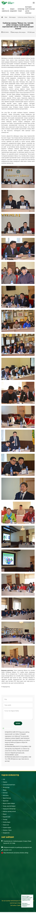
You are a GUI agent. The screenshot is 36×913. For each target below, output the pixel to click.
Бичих (18, 724)
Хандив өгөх (6, 833)
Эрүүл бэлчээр (7, 799)
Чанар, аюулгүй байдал (9, 807)
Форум (4, 791)
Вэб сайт (13, 906)
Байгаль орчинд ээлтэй (9, 812)
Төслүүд (5, 820)
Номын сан (6, 825)
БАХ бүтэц (5, 796)
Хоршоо (5, 783)
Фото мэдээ (12, 18)
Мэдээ (5, 815)
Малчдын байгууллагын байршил (26, 905)
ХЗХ (4, 780)
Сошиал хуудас (7, 828)
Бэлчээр (5, 793)
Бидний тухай (6, 817)
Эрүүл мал (5, 801)
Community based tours (9, 785)
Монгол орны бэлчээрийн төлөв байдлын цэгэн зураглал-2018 (27, 898)
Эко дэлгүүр (6, 788)
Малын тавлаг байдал (9, 804)
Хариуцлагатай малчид (9, 809)
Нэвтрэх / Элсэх (7, 831)
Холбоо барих (6, 823)
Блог (6, 18)
